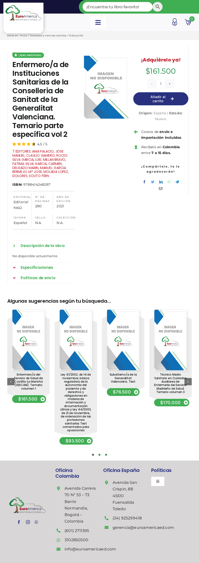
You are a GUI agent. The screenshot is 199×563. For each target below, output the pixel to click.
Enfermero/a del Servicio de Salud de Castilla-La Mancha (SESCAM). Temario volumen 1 (28, 381)
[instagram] (28, 522)
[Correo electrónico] (161, 188)
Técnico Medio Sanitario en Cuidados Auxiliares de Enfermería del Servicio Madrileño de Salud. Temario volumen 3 (170, 383)
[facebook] (19, 522)
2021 (60, 206)
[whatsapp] (36, 522)
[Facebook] (144, 181)
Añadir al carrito (158, 99)
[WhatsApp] (169, 181)
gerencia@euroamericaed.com (143, 527)
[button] (43, 246)
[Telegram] (177, 181)
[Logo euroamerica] (23, 4)
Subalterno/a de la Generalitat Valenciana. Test (123, 378)
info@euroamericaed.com (90, 549)
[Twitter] (153, 181)
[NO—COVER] (28, 311)
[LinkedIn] (161, 181)
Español (20, 223)
